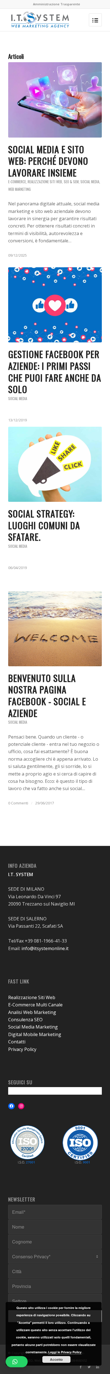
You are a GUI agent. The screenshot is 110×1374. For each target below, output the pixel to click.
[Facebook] (80, 1367)
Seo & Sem (71, 181)
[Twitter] (89, 1367)
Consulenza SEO (25, 1019)
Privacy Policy (22, 1049)
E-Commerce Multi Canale (35, 1005)
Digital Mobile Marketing (34, 1034)
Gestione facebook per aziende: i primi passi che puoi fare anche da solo (54, 371)
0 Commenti (18, 803)
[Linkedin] (97, 1367)
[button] (17, 1361)
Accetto (56, 1359)
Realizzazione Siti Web (31, 997)
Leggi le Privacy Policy (65, 1352)
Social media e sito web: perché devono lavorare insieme (48, 161)
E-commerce (17, 181)
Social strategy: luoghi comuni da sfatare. (44, 525)
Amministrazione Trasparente (56, 4)
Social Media (89, 181)
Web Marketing (19, 189)
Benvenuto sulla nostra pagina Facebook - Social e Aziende (47, 695)
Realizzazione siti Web (45, 181)
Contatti (16, 1042)
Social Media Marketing (33, 1027)
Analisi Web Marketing (32, 1012)
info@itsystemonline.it (45, 948)
